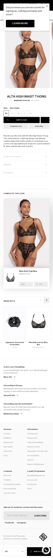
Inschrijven (32, 484)
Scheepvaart (32, 434)
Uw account (32, 480)
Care (6, 456)
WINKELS (8, 438)
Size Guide (8, 447)
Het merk (7, 476)
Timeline (7, 480)
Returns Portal (33, 447)
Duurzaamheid (10, 489)
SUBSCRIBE (40, 516)
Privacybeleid (33, 456)
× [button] (47, 6)
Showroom (8, 442)
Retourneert (32, 438)
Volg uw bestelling (35, 442)
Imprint (30, 460)
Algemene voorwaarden (37, 451)
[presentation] (41, 300)
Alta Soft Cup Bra (28, 271)
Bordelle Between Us (36, 476)
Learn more (20, 23)
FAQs (29, 489)
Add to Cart (21, 120)
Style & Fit (8, 451)
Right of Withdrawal (35, 464)
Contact (7, 434)
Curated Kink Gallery (12, 484)
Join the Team (10, 493)
